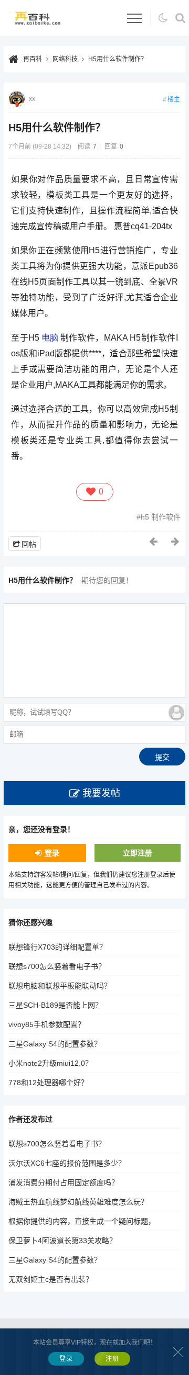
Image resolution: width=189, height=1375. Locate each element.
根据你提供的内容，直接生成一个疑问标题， (81, 1221)
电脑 (50, 337)
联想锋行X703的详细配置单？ (57, 947)
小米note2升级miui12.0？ (50, 1063)
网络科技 (65, 59)
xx (32, 99)
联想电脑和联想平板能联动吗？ (59, 986)
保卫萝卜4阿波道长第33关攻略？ (62, 1240)
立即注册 (137, 853)
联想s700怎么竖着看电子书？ (57, 966)
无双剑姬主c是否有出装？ (50, 1279)
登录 (52, 853)
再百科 (32, 59)
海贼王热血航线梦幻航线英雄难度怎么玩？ (78, 1202)
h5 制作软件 (161, 517)
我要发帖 (101, 793)
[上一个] (154, 541)
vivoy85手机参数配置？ (46, 1024)
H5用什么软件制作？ (117, 59)
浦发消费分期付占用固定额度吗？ (63, 1182)
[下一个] (176, 541)
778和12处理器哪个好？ (48, 1082)
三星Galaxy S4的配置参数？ (54, 1044)
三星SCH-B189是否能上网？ (55, 1005)
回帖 (29, 544)
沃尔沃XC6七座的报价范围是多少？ (66, 1163)
